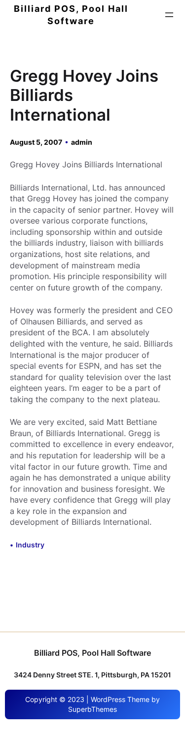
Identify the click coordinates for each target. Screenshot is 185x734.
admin (81, 142)
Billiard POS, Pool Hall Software (92, 653)
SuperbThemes (92, 709)
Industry (30, 545)
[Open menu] (169, 15)
